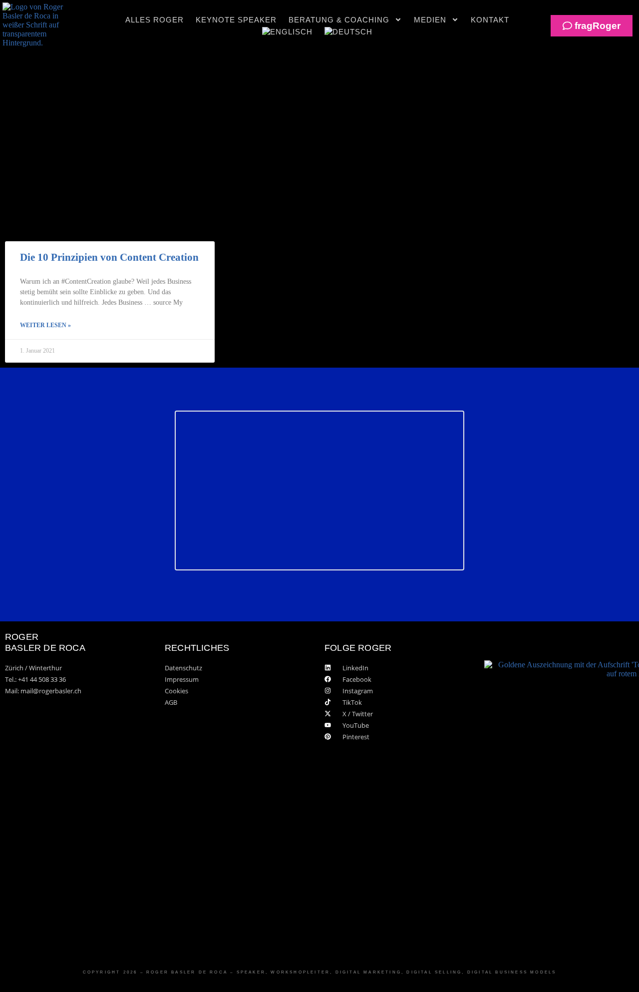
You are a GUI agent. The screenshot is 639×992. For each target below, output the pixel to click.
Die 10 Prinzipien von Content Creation (109, 257)
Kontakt (490, 19)
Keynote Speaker (236, 19)
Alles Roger (154, 19)
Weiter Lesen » (45, 325)
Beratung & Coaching (339, 19)
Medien (430, 19)
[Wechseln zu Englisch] (287, 32)
